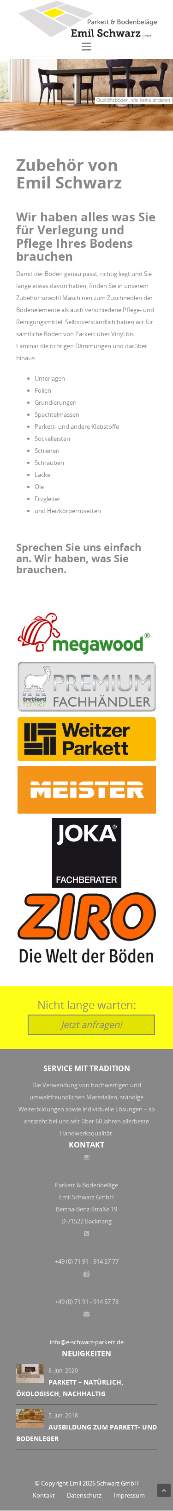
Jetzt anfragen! (91, 1024)
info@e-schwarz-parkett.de (87, 1342)
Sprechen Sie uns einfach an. (78, 552)
